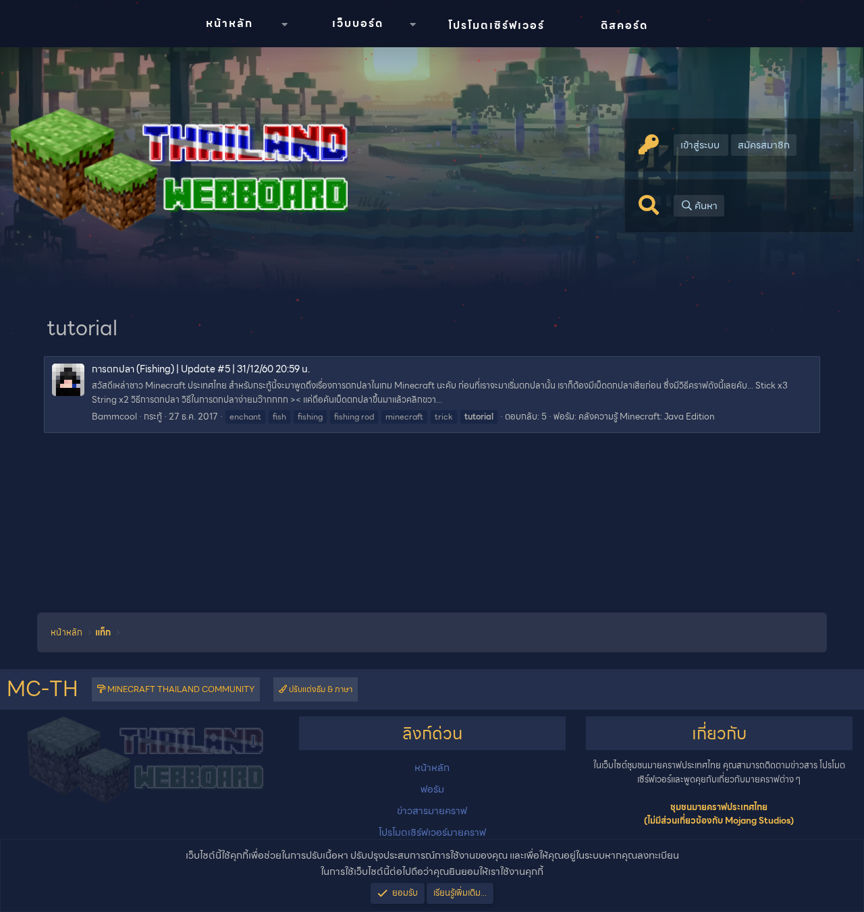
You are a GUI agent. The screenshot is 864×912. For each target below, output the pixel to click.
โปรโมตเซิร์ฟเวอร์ (496, 25)
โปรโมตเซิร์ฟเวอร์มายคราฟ (432, 832)
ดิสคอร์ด (624, 25)
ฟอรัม (432, 789)
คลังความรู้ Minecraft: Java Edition (646, 416)
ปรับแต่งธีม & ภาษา (319, 689)
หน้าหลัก (229, 23)
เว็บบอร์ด (357, 23)
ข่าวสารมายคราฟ (432, 811)
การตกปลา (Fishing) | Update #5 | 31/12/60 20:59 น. (201, 369)
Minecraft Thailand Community (179, 689)
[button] (284, 24)
